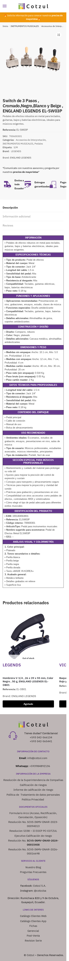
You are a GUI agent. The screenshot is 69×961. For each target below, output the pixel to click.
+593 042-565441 (41, 741)
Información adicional (16, 216)
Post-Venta (33, 935)
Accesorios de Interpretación (31, 139)
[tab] (33, 207)
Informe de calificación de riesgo (33, 789)
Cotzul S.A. (39, 885)
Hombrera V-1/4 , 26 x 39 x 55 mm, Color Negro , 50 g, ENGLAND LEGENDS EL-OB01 (28, 681)
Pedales (38, 143)
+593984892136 (39, 766)
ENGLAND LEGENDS (20, 157)
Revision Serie (33, 940)
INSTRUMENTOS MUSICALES (25, 26)
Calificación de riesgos (33, 785)
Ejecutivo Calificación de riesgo (33, 835)
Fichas (33, 926)
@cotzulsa (40, 890)
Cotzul (30, 955)
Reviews (8, 225)
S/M (16, 147)
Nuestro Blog (33, 867)
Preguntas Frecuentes (33, 872)
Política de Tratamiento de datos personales (33, 794)
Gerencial (33, 930)
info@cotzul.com (37, 758)
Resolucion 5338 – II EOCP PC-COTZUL (33, 830)
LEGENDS (16, 151)
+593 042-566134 (41, 737)
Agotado (28, 704)
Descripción (10, 207)
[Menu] (8, 6)
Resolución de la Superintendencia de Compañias (33, 780)
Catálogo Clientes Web (33, 916)
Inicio (5, 26)
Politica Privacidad (33, 799)
